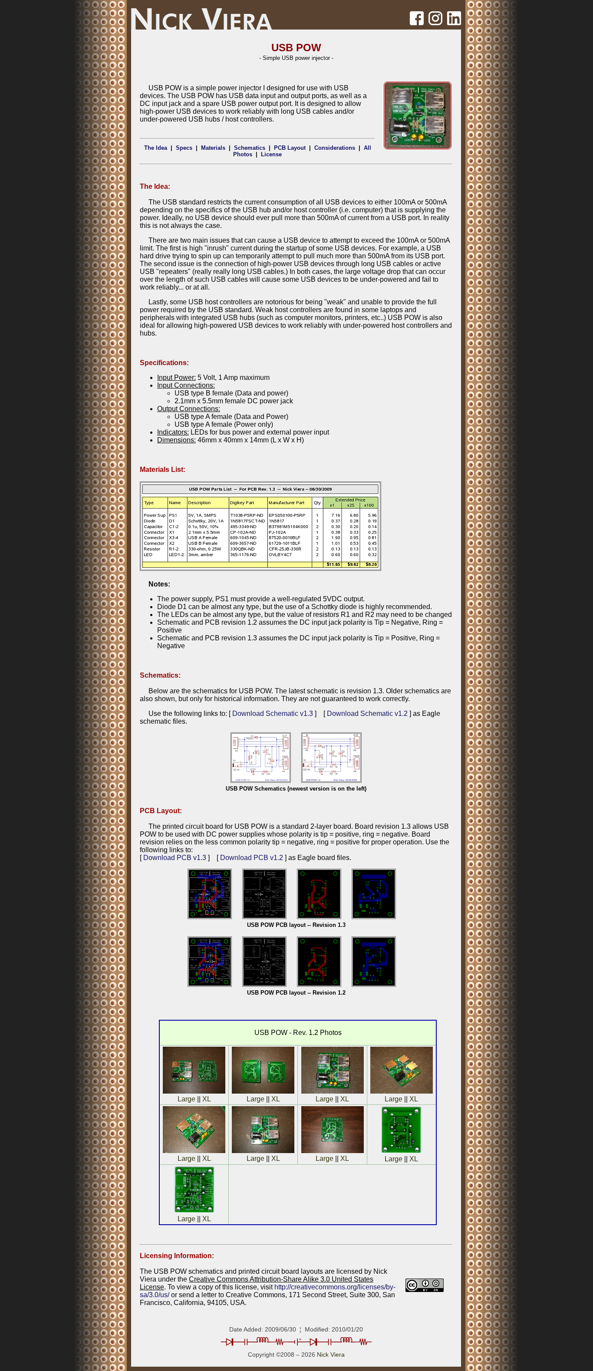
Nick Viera (331, 1354)
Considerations (334, 148)
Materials (213, 148)
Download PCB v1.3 (174, 857)
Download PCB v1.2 (251, 857)
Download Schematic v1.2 (367, 713)
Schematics (249, 148)
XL (206, 1099)
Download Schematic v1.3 (272, 713)
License (271, 154)
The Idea (155, 148)
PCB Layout (290, 148)
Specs (184, 148)
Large (186, 1099)
